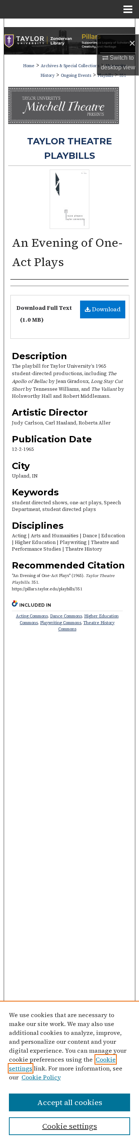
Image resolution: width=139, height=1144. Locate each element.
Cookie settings (69, 1126)
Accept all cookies (69, 1102)
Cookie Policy (41, 1077)
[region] (69, 1072)
